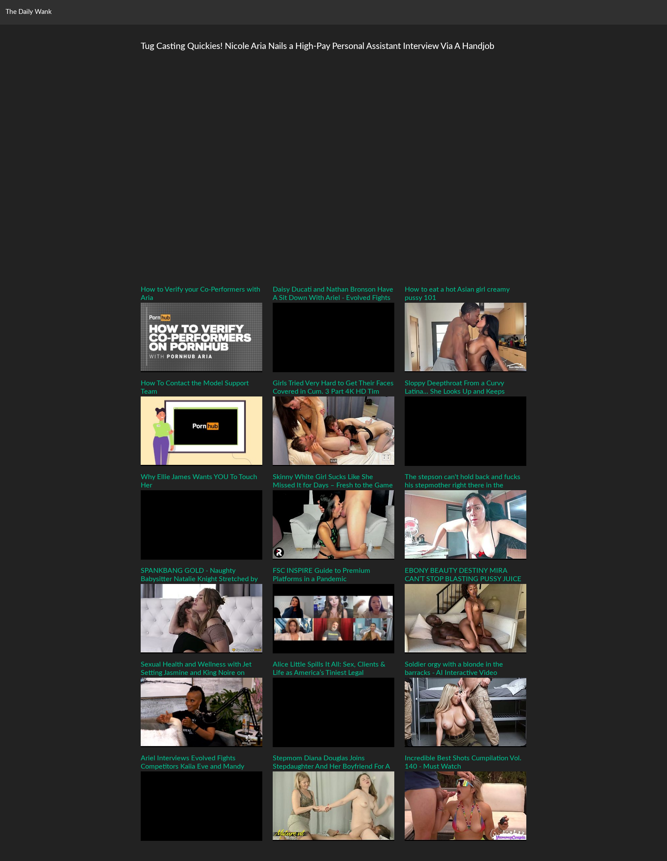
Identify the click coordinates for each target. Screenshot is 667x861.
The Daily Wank (29, 12)
